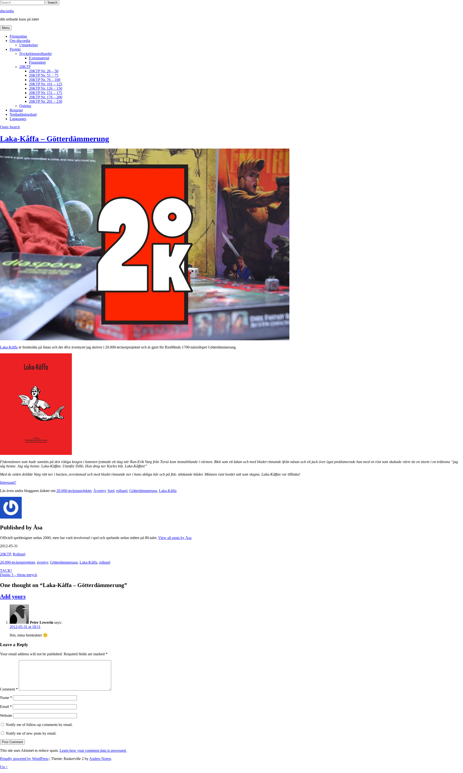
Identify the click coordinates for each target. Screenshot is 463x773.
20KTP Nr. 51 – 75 (43, 75)
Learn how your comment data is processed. (93, 750)
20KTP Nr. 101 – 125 (45, 84)
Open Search (10, 127)
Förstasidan (18, 36)
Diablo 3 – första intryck (18, 575)
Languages (18, 119)
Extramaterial (39, 58)
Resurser (16, 110)
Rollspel (19, 554)
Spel (111, 491)
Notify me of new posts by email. (31, 733)
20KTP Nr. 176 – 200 (45, 97)
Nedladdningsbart (23, 114)
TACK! (6, 570)
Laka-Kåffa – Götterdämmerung (54, 138)
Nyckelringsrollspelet (35, 54)
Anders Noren (100, 759)
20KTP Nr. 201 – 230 (45, 101)
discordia (7, 11)
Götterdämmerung (143, 491)
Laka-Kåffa (9, 347)
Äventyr (99, 491)
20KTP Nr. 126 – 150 (45, 88)
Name (6, 698)
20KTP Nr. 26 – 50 (43, 71)
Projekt (15, 49)
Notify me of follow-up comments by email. (39, 725)
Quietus (25, 106)
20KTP (25, 67)
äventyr (42, 562)
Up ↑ (4, 767)
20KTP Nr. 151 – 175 (45, 93)
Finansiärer (37, 62)
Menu (6, 28)
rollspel (121, 491)
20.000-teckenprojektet (73, 491)
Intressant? (8, 482)
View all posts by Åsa (174, 538)
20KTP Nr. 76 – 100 (44, 80)
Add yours (13, 596)
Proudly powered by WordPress (24, 759)
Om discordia (20, 41)
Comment (9, 689)
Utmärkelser (28, 45)
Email (6, 707)
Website (6, 715)
